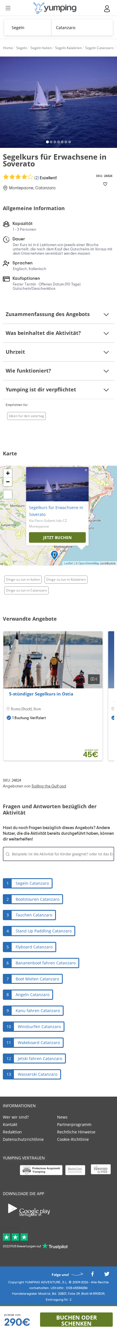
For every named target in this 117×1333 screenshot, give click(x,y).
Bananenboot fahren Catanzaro (46, 963)
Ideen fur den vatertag (26, 415)
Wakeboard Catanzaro (39, 1042)
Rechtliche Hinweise (76, 1132)
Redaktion (12, 1132)
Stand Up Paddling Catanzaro (44, 931)
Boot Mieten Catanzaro (37, 979)
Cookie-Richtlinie (73, 1139)
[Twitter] (107, 1275)
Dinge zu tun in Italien (23, 579)
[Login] (107, 8)
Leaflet (68, 563)
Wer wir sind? (16, 1117)
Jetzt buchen (57, 537)
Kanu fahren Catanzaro (38, 1010)
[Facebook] (92, 1275)
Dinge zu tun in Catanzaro (26, 590)
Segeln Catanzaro (32, 883)
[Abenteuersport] (54, 8)
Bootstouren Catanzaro (37, 899)
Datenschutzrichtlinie (23, 1139)
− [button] (8, 481)
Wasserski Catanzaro (37, 1074)
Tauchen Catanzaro (34, 915)
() (45, 178)
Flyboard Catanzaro (34, 947)
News (62, 1117)
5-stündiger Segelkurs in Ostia (41, 694)
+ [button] (8, 473)
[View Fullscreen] (7, 494)
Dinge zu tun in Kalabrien (66, 579)
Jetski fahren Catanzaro (40, 1058)
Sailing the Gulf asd (49, 786)
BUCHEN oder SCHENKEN (76, 1320)
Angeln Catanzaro (32, 994)
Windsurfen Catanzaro (39, 1026)
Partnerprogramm (74, 1124)
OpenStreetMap (88, 563)
